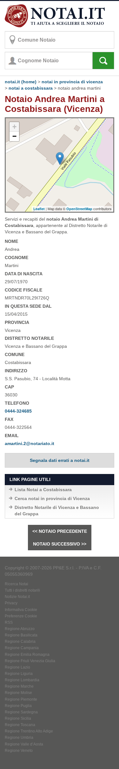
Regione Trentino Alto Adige (29, 731)
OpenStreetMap (79, 208)
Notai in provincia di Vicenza (72, 81)
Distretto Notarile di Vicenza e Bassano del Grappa (57, 510)
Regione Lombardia (22, 680)
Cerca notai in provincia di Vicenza (52, 498)
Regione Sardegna (21, 712)
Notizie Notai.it (17, 596)
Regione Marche (19, 686)
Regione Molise (18, 692)
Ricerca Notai (16, 584)
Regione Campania (22, 648)
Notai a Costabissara (31, 88)
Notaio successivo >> (59, 543)
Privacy (11, 603)
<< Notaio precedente (59, 531)
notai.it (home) (20, 81)
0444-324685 (18, 411)
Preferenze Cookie (21, 616)
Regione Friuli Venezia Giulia (30, 661)
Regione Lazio (17, 667)
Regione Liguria (19, 673)
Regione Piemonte (21, 699)
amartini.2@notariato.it (29, 443)
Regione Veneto (19, 750)
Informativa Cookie (21, 610)
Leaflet (39, 208)
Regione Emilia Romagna (27, 654)
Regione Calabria (20, 641)
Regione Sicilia (18, 718)
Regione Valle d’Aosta (24, 744)
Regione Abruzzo (20, 629)
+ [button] (14, 127)
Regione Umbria (19, 737)
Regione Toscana (20, 725)
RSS (9, 622)
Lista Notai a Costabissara (43, 489)
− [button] (14, 136)
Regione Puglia (18, 706)
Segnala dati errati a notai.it (59, 460)
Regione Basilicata (21, 635)
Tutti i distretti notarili (22, 590)
